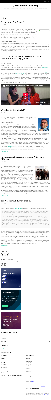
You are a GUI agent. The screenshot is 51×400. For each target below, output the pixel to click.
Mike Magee (28, 358)
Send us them (43, 386)
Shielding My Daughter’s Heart (14, 22)
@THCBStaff (28, 376)
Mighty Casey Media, (19, 73)
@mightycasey (46, 72)
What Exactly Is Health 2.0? (13, 110)
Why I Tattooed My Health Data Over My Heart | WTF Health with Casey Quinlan (21, 57)
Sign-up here (19, 375)
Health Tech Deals (4, 365)
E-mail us (32, 381)
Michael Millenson (29, 361)
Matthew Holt (9, 335)
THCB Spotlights (4, 364)
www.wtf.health (45, 67)
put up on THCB (18, 208)
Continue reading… (5, 52)
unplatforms (10, 146)
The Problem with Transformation (16, 201)
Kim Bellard (28, 356)
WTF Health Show (4, 367)
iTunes (2, 372)
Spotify (4, 372)
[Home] (25, 6)
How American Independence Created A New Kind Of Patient (22, 158)
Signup (2, 348)
